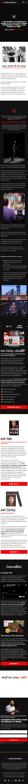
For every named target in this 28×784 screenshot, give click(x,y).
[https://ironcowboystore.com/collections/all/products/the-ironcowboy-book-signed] (14, 499)
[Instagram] (8, 780)
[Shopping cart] (26, 2)
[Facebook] (5, 780)
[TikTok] (23, 780)
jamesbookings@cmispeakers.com (11, 776)
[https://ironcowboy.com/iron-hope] (14, 428)
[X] (12, 780)
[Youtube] (19, 780)
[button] (23, 2)
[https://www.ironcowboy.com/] (8, 2)
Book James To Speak (21, 775)
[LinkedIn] (16, 780)
